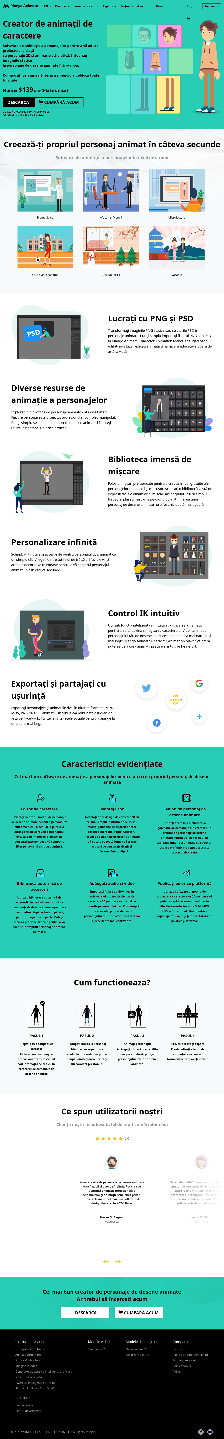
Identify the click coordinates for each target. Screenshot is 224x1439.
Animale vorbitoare (28, 1355)
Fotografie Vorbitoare (29, 1349)
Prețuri (125, 6)
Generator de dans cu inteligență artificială (43, 1371)
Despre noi (180, 1349)
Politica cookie (182, 1366)
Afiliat (176, 1371)
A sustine (143, 6)
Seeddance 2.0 (97, 1349)
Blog (177, 6)
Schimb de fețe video (29, 1377)
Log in (189, 8)
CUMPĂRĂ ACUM (141, 1312)
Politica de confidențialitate (191, 1355)
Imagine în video (26, 1366)
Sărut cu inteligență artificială (34, 1388)
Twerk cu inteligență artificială (35, 1383)
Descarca (162, 6)
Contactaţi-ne (24, 1405)
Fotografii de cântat (28, 1360)
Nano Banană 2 (136, 1349)
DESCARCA (85, 1312)
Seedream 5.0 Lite (137, 1355)
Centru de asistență (28, 1411)
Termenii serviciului (185, 1360)
